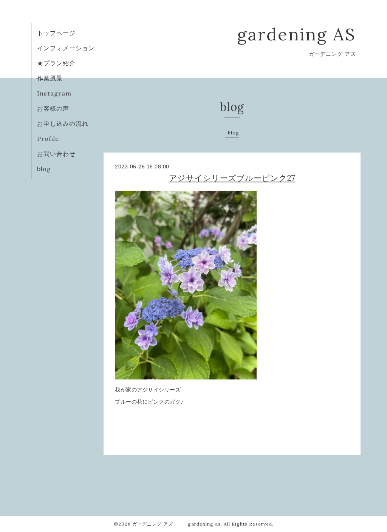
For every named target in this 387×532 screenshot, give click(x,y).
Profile (48, 138)
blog (44, 169)
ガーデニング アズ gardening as (176, 524)
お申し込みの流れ (62, 123)
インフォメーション (66, 48)
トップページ (56, 33)
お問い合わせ (56, 153)
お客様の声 (53, 108)
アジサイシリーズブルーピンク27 (232, 178)
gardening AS (296, 34)
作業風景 (50, 78)
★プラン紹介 (56, 63)
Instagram (54, 93)
